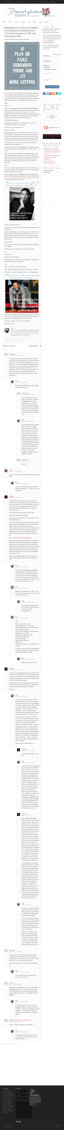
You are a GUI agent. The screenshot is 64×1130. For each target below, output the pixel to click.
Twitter (37, 333)
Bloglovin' (60, 93)
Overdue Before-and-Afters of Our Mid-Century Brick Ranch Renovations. (52, 157)
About (10, 22)
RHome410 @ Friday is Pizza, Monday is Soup (20, 1020)
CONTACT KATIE (7, 1)
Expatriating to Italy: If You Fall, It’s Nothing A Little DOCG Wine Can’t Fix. (52, 151)
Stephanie (11, 668)
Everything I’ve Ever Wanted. (51, 148)
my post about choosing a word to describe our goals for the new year (22, 177)
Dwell (34, 22)
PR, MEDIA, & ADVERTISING (20, 1)
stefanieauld (12, 950)
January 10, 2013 (23, 338)
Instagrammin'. (56, 93)
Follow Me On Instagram (52, 86)
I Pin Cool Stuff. (50, 93)
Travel (16, 22)
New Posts (47, 67)
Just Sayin (9, 340)
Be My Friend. (44, 93)
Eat (29, 22)
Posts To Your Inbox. (53, 93)
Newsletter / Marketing (50, 69)
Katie (16, 338)
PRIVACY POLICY (43, 1)
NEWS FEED (52, 1)
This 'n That (13, 340)
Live (40, 22)
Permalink (21, 340)
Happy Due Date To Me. (50, 162)
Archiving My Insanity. (48, 170)
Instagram (19, 335)
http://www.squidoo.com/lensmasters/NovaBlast (20, 537)
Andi (10, 470)
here (10, 1112)
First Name (46, 55)
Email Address (47, 61)
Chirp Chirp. (47, 93)
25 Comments (9, 338)
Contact (47, 22)
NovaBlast (11, 496)
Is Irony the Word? (48, 161)
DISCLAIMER (33, 1)
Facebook (33, 333)
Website (57, 1125)
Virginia (23, 22)
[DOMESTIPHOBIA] (30, 11)
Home (4, 22)
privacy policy (46, 49)
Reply (21, 355)
